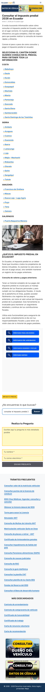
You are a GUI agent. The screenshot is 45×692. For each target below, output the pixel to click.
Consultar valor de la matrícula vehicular (22, 486)
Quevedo (9, 104)
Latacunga (9, 149)
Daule (7, 73)
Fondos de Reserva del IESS (16, 585)
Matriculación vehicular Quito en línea (21, 529)
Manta (7, 95)
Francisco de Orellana (14, 189)
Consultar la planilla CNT (15, 574)
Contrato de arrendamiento (16, 604)
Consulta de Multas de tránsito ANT (20, 523)
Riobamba (9, 162)
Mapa (27, 689)
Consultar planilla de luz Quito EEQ (19, 580)
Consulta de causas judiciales (17, 558)
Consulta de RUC (11, 564)
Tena (7, 207)
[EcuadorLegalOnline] (8, 2)
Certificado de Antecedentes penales (20, 539)
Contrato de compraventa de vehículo (20, 610)
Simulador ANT (10, 518)
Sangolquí (9, 175)
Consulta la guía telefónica (16, 569)
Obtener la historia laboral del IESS (19, 507)
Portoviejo (9, 100)
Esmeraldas (10, 82)
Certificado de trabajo (13, 621)
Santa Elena (10, 108)
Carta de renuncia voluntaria (16, 626)
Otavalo (8, 166)
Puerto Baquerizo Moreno (16, 221)
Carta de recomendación (15, 631)
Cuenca (8, 136)
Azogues (9, 131)
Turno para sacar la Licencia (16, 512)
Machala (8, 91)
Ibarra (7, 144)
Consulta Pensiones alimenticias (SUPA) (22, 553)
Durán (7, 78)
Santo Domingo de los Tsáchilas (19, 117)
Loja (6, 153)
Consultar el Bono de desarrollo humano (21, 591)
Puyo (7, 202)
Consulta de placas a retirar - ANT (19, 534)
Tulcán (8, 179)
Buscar (37, 411)
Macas (8, 194)
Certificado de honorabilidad (16, 615)
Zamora (8, 211)
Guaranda (9, 140)
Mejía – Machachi (12, 158)
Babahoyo (9, 69)
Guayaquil (9, 87)
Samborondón (11, 113)
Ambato (8, 127)
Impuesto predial (10, 397)
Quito (7, 171)
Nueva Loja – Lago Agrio (15, 198)
